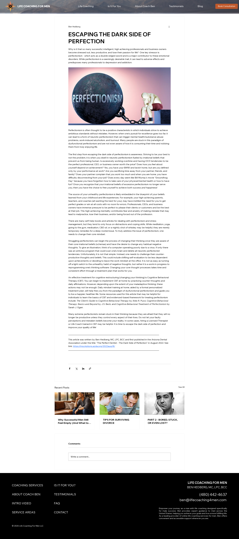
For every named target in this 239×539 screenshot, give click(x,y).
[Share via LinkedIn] (83, 368)
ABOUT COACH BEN (26, 494)
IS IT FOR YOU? (65, 485)
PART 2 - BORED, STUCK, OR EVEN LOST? (163, 421)
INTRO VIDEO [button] (21, 503)
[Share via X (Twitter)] (76, 368)
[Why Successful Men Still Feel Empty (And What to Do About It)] (75, 403)
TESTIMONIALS (65, 494)
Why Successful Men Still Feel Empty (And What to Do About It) (73, 421)
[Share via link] (90, 368)
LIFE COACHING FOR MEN (34, 6)
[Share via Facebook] (69, 368)
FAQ (57, 503)
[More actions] (169, 26)
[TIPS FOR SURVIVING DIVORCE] (120, 403)
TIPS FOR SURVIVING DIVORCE (116, 421)
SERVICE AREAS (23, 512)
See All (181, 387)
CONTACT (61, 512)
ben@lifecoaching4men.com (203, 500)
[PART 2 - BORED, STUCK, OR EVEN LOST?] (164, 403)
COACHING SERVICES (27, 485)
